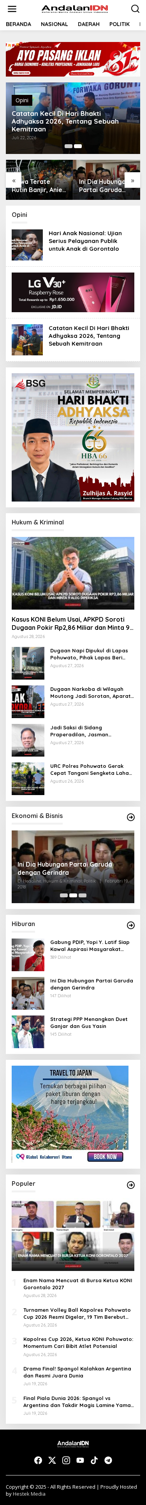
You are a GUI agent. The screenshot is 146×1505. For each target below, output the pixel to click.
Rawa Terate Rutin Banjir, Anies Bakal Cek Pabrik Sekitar (38, 186)
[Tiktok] (94, 1460)
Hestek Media (29, 1493)
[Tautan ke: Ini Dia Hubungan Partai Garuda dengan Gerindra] (28, 992)
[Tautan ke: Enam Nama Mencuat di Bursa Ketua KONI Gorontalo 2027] (73, 1234)
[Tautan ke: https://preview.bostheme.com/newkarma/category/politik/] (130, 817)
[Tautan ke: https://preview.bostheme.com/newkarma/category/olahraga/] (130, 1185)
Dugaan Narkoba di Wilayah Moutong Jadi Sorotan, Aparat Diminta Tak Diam (90, 692)
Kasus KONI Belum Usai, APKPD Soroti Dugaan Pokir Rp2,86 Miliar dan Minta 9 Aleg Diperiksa (71, 623)
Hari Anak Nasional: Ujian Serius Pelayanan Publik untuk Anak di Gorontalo (85, 240)
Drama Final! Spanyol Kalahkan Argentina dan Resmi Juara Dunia (77, 1372)
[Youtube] (80, 1460)
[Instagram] (66, 1460)
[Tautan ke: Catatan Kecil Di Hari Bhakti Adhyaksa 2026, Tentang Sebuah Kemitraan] (27, 339)
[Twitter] (52, 1460)
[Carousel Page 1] (68, 146)
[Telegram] (108, 1460)
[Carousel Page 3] (82, 895)
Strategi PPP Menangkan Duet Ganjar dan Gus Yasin (89, 1022)
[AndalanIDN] (75, 8)
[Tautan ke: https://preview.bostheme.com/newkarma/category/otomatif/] (130, 925)
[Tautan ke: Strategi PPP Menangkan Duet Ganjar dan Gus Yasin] (28, 1031)
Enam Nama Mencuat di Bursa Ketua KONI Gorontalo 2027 (77, 1283)
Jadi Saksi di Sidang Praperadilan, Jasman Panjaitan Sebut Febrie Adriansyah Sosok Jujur (80, 731)
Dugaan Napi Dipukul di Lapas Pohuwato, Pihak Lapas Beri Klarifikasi (89, 654)
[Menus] (12, 9)
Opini (22, 100)
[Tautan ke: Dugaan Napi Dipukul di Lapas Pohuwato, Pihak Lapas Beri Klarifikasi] (28, 662)
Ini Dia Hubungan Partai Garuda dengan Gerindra (104, 186)
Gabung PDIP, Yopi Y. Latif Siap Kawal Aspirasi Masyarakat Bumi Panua (90, 946)
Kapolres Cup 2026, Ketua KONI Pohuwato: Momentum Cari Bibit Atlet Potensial (78, 1342)
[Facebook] (38, 1460)
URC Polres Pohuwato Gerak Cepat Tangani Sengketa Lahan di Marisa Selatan (91, 769)
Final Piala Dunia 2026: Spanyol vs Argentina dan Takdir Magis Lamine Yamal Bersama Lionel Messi (77, 1402)
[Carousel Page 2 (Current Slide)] (78, 146)
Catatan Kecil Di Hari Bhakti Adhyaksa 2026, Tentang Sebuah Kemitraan (65, 121)
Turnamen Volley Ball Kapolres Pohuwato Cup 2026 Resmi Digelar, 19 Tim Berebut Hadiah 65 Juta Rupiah (77, 1313)
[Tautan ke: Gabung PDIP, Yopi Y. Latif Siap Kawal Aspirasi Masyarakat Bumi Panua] (28, 954)
